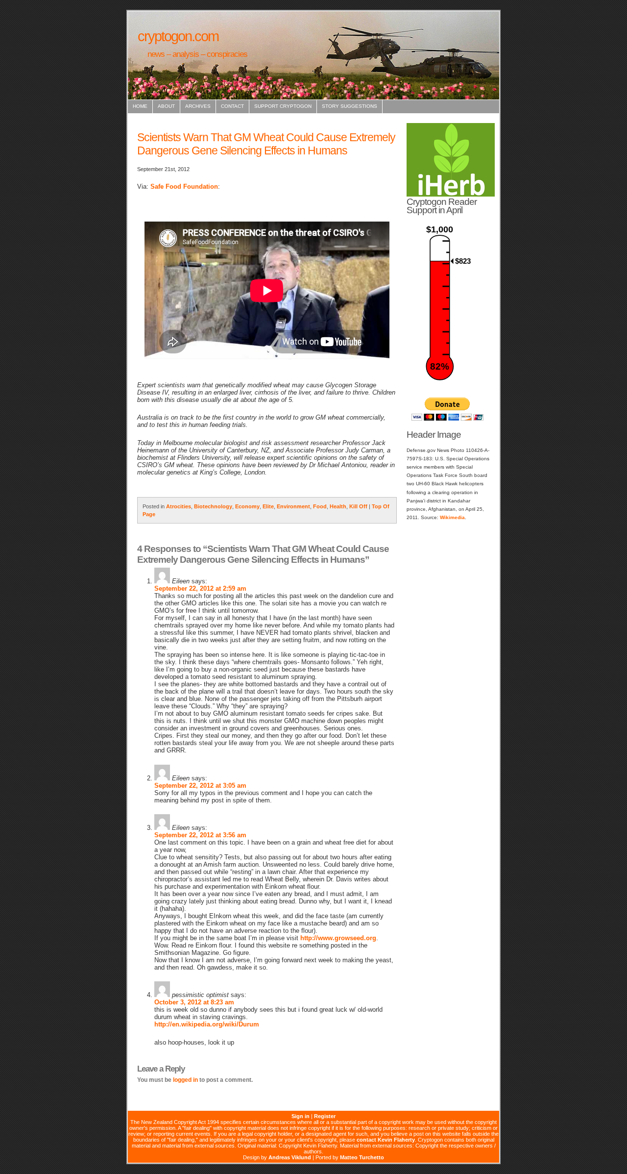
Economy (247, 506)
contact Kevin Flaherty (386, 1140)
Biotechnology (213, 506)
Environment (293, 506)
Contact (232, 106)
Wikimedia (452, 517)
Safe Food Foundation (184, 186)
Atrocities (178, 506)
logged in (185, 1079)
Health (338, 506)
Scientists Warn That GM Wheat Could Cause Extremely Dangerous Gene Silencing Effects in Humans (266, 144)
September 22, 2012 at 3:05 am (200, 785)
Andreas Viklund (289, 1157)
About (166, 106)
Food (320, 506)
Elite (268, 506)
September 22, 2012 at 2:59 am (200, 588)
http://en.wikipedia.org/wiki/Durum (206, 1024)
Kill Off (358, 506)
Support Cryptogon (283, 106)
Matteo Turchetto (362, 1157)
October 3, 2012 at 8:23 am (194, 1002)
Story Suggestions (349, 106)
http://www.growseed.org (338, 938)
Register (325, 1116)
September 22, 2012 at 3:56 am (200, 835)
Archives (198, 106)
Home (140, 106)
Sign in (300, 1116)
